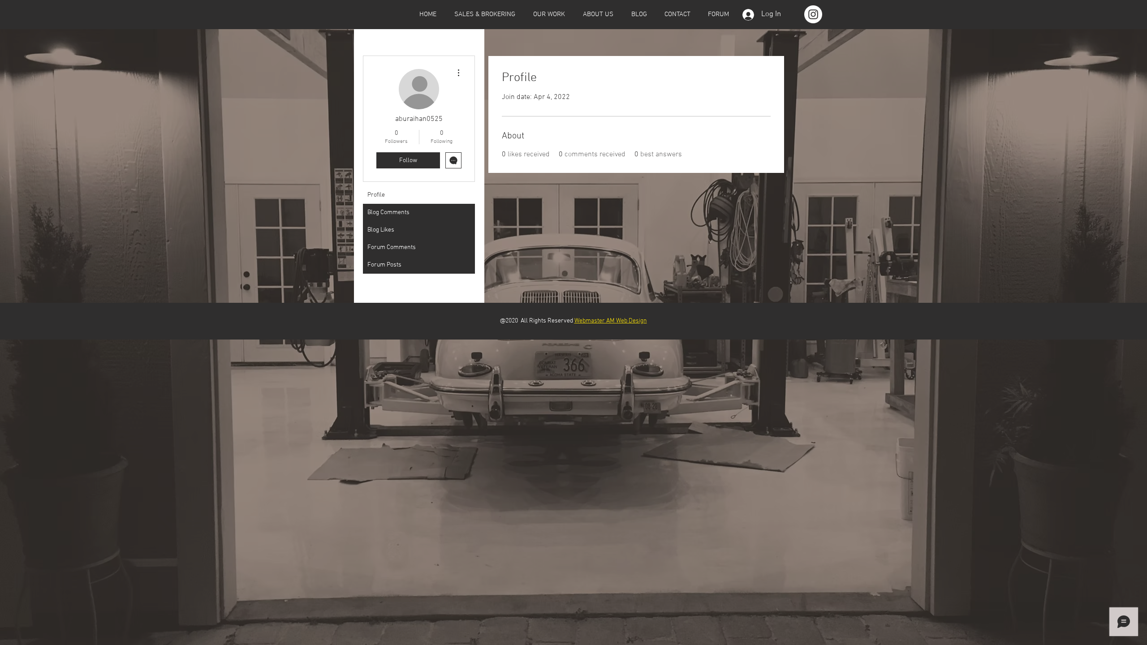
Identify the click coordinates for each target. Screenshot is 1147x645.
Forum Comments (391, 247)
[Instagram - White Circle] (813, 14)
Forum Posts (384, 265)
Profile (376, 195)
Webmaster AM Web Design (610, 321)
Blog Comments (388, 212)
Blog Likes (380, 230)
